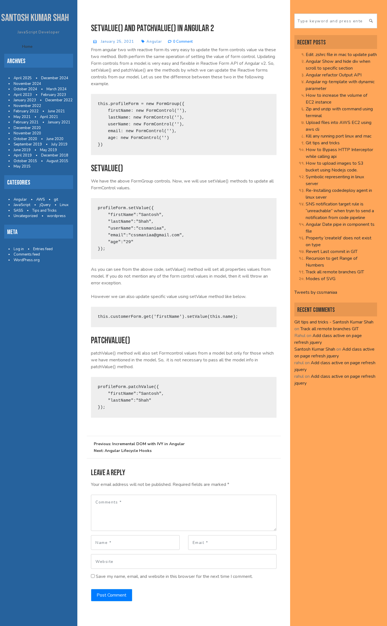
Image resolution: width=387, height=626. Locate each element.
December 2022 (59, 100)
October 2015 (25, 161)
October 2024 (25, 89)
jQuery (45, 204)
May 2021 (22, 116)
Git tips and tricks (323, 143)
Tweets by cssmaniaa (315, 292)
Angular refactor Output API (334, 75)
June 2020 (54, 139)
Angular (20, 199)
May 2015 (22, 166)
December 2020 (27, 127)
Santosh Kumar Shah (35, 18)
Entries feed (43, 249)
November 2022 (27, 105)
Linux (64, 204)
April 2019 (23, 155)
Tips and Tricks (44, 210)
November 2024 (27, 83)
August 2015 (57, 161)
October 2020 (25, 139)
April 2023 (23, 94)
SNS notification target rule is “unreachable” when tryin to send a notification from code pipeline (340, 211)
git (56, 199)
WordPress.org (27, 260)
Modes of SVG (320, 279)
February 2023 (53, 94)
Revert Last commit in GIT (332, 251)
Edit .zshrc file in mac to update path (341, 55)
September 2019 (28, 144)
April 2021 (49, 116)
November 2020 (27, 133)
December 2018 (54, 155)
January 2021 (59, 122)
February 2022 (26, 111)
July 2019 (59, 144)
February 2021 (26, 122)
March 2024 (56, 89)
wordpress (56, 215)
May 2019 (48, 150)
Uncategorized (26, 215)
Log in (19, 249)
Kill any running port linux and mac (338, 136)
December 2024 (54, 78)
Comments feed (27, 254)
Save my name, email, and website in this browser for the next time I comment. (174, 576)
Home (27, 46)
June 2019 (22, 150)
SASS (18, 210)
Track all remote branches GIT (335, 272)
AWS (40, 199)
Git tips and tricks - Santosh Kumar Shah (333, 322)
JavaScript (22, 204)
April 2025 (23, 78)
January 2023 (25, 100)
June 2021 (56, 111)
